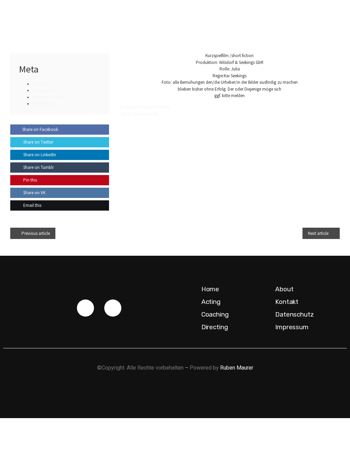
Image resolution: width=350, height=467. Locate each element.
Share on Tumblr (38, 167)
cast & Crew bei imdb (138, 114)
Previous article (36, 233)
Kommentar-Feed (48, 97)
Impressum (292, 327)
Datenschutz (294, 314)
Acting (210, 302)
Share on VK (33, 193)
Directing (214, 327)
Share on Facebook (40, 129)
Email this (31, 205)
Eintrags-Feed (44, 90)
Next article (318, 233)
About (284, 289)
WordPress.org (45, 104)
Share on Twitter (37, 142)
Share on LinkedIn (39, 155)
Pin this (29, 180)
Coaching (215, 314)
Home (210, 289)
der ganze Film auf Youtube (144, 107)
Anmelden (41, 84)
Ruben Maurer (236, 367)
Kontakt (286, 302)
